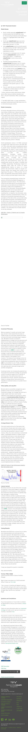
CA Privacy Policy (12, 727)
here (13, 611)
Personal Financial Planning (5, 697)
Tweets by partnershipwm (7, 677)
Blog (18, 702)
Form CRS (19, 727)
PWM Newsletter (5, 666)
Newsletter (19, 700)
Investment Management (6, 699)
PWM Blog (3, 668)
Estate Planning (4, 715)
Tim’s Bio (13, 582)
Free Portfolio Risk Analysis (9, 671)
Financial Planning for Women (6, 707)
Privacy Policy (4, 727)
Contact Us (19, 706)
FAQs (18, 704)
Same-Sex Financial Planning (5, 704)
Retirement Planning (6, 701)
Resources (19, 698)
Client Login (19, 708)
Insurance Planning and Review (6, 711)
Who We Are (19, 696)
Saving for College (5, 713)
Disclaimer (3, 728)
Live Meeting (19, 710)
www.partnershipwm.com (11, 643)
